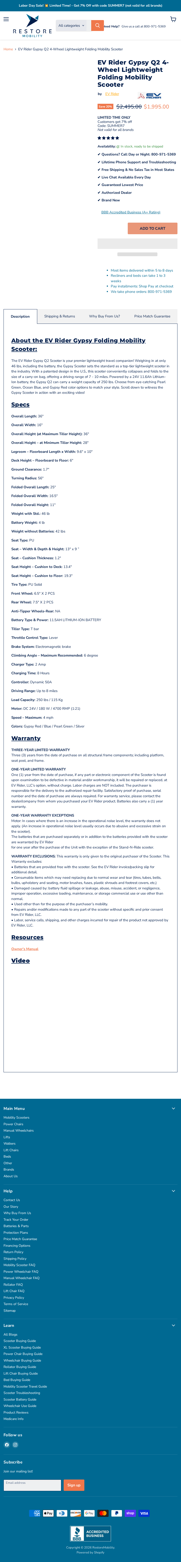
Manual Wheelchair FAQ (22, 1278)
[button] (109, 138)
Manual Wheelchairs (19, 1130)
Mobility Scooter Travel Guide (25, 1386)
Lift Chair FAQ (14, 1291)
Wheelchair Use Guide (20, 1406)
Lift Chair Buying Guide (21, 1373)
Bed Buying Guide (17, 1380)
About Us (11, 1176)
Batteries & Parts (16, 1226)
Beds (7, 1156)
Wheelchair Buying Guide (22, 1360)
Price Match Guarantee (152, 316)
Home (8, 49)
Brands (9, 1169)
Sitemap (10, 1310)
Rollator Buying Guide (20, 1367)
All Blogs (10, 1334)
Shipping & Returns (59, 316)
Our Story (11, 1206)
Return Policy (13, 1252)
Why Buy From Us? (104, 316)
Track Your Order (16, 1219)
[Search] (97, 25)
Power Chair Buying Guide (23, 1354)
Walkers (10, 1143)
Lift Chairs (11, 1150)
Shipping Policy (15, 1258)
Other (8, 1163)
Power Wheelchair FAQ (21, 1271)
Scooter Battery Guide (20, 1399)
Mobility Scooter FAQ (19, 1265)
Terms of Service (16, 1304)
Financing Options (17, 1245)
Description (20, 316)
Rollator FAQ (13, 1284)
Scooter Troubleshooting (22, 1393)
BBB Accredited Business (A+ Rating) (130, 212)
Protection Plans (16, 1232)
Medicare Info (14, 1419)
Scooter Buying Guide (20, 1341)
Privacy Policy (14, 1297)
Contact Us (12, 1200)
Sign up (74, 1485)
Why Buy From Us (17, 1213)
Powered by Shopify (90, 1552)
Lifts (7, 1137)
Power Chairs (13, 1124)
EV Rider (112, 94)
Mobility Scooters (16, 1117)
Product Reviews (16, 1412)
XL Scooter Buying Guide (22, 1347)
